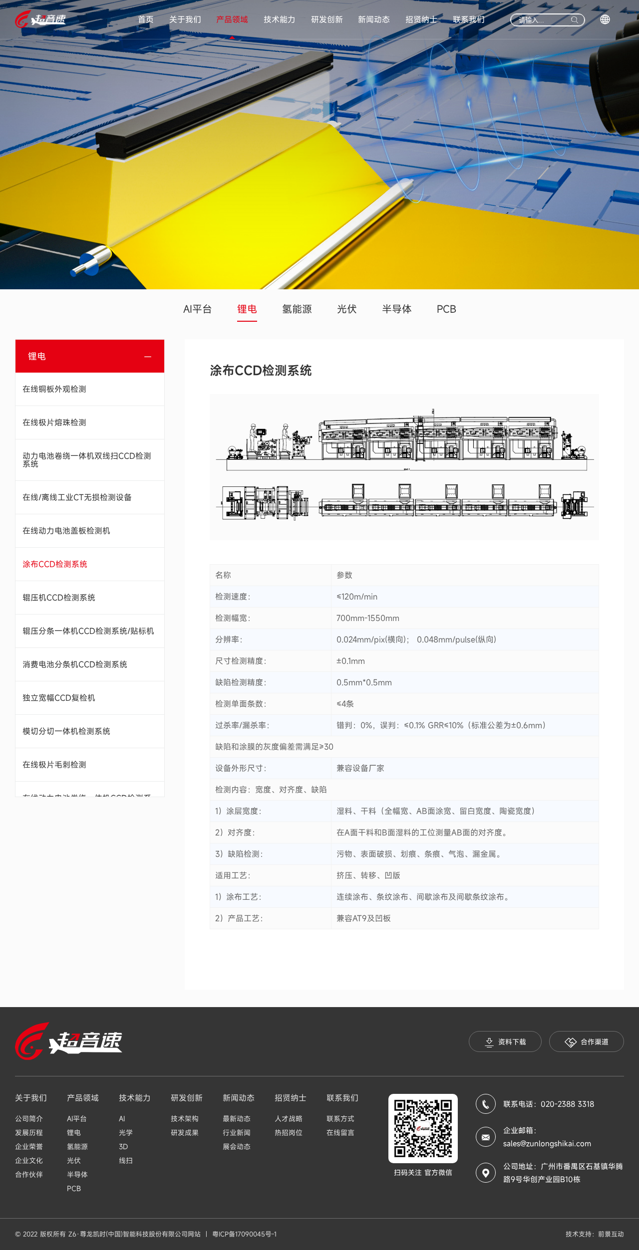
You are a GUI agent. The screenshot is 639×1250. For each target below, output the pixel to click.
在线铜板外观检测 (54, 389)
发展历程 (29, 1132)
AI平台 (197, 309)
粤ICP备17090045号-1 (244, 1234)
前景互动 (611, 1234)
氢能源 (297, 309)
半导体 (397, 309)
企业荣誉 (29, 1146)
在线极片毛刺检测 (54, 764)
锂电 (247, 309)
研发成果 (185, 1132)
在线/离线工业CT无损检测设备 (77, 497)
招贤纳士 (421, 19)
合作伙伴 (29, 1174)
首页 (146, 19)
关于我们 (185, 19)
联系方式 (340, 1118)
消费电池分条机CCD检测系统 (74, 664)
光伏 (347, 309)
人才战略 (289, 1118)
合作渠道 (595, 1041)
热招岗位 (289, 1132)
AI (122, 1118)
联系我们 (469, 19)
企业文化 (29, 1160)
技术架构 (185, 1118)
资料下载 (512, 1041)
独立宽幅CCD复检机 (58, 697)
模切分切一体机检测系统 (66, 731)
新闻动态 (374, 19)
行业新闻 (237, 1132)
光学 (126, 1132)
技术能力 (280, 19)
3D (123, 1146)
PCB (446, 309)
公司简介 (29, 1118)
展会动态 (237, 1146)
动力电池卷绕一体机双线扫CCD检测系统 (86, 459)
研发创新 (327, 19)
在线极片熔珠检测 (54, 422)
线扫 (126, 1160)
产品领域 (232, 19)
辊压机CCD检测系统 (58, 597)
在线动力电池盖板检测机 (66, 530)
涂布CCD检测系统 (54, 564)
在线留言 (340, 1132)
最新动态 (237, 1118)
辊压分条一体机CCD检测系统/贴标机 (88, 630)
